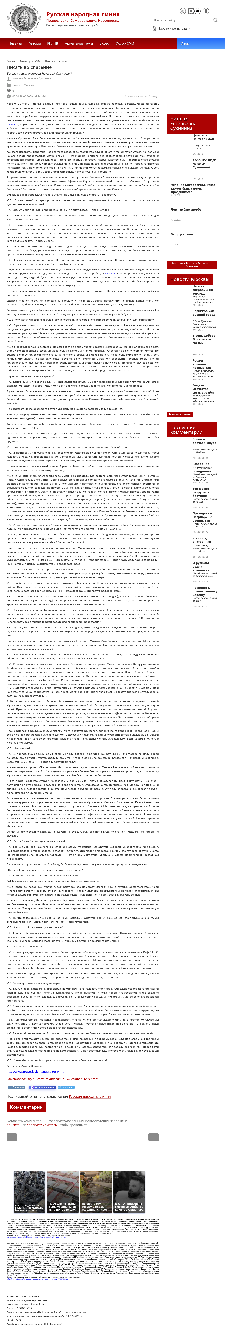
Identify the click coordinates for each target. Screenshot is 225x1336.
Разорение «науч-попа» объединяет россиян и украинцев (202, 467)
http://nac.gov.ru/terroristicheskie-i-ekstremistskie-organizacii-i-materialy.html (37, 1237)
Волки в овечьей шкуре (204, 441)
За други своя (182, 234)
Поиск (215, 20)
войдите (13, 1125)
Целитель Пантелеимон (203, 137)
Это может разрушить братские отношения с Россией (203, 492)
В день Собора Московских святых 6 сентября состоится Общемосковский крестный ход (206, 339)
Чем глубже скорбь (186, 209)
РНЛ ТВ (52, 43)
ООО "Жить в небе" (52, 1324)
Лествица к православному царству (205, 591)
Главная (16, 43)
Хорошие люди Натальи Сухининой (204, 164)
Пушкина (12, 124)
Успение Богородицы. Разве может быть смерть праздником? (193, 188)
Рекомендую (18, 1087)
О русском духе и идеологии (201, 566)
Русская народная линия (90, 1096)
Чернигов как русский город (204, 312)
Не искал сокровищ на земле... (203, 290)
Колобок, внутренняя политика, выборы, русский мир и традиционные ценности (204, 542)
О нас (185, 43)
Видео (104, 43)
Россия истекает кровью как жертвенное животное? (202, 364)
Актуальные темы (79, 43)
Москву (109, 273)
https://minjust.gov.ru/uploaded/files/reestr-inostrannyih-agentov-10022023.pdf (38, 1279)
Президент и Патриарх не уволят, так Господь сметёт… (202, 517)
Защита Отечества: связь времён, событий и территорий (204, 389)
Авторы (35, 43)
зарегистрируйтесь (42, 1125)
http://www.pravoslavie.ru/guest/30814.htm (36, 1071)
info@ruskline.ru (36, 1304)
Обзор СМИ (125, 43)
